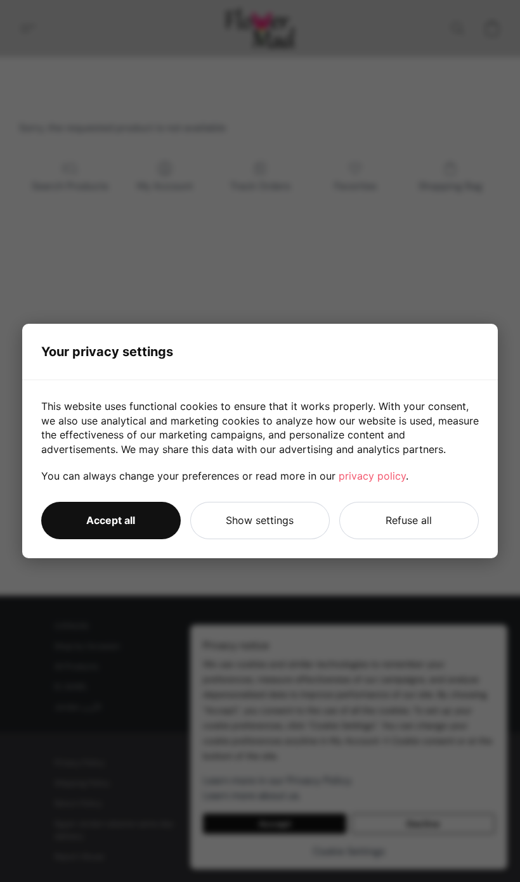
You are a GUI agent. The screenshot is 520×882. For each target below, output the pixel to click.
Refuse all (409, 520)
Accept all (110, 520)
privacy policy (372, 476)
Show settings (260, 520)
